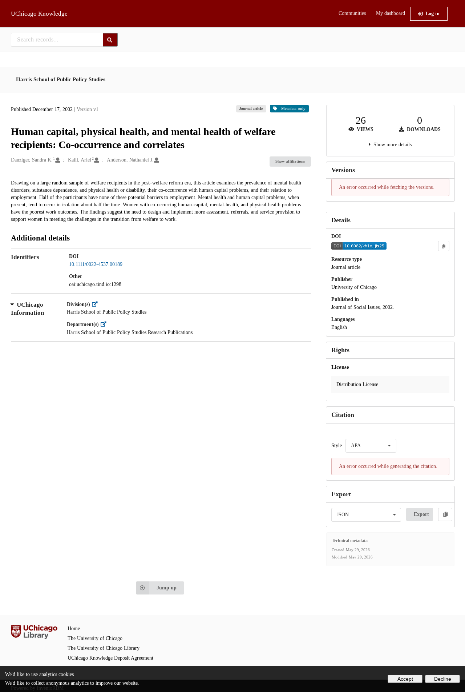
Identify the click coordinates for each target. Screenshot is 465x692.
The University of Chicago (95, 638)
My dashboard (390, 13)
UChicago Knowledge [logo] (39, 13)
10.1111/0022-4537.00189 (95, 264)
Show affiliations (290, 161)
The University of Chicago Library (104, 648)
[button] (390, 384)
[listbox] (370, 446)
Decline (442, 679)
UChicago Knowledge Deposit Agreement (110, 658)
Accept (405, 679)
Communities (352, 13)
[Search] (110, 40)
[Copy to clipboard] (443, 246)
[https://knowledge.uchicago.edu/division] (96, 304)
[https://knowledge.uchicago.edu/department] (105, 324)
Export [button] (421, 514)
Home (74, 628)
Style (336, 445)
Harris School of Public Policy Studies (60, 79)
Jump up (167, 587)
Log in (432, 13)
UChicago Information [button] (27, 308)
